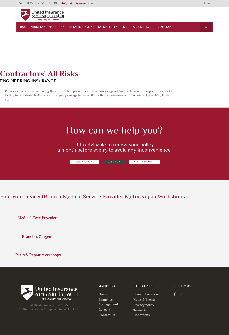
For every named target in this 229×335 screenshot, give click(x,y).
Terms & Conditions (141, 313)
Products (55, 27)
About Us (37, 27)
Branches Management (108, 302)
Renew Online (84, 162)
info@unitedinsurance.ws (77, 3)
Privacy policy (143, 305)
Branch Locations (146, 294)
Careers (104, 310)
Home (24, 27)
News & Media (139, 27)
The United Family (80, 27)
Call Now (114, 162)
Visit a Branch (144, 162)
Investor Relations (111, 27)
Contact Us (162, 27)
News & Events (144, 300)
